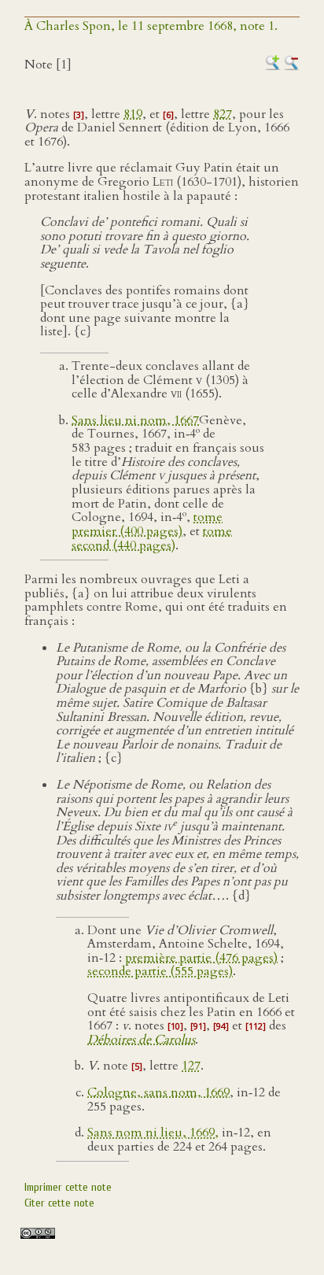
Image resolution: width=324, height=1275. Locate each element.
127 (191, 1065)
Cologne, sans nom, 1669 (158, 1092)
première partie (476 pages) (201, 957)
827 (222, 114)
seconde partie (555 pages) (160, 971)
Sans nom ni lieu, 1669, (153, 1132)
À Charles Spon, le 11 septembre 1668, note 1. (151, 26)
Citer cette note (59, 1203)
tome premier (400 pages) (147, 525)
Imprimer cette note (68, 1187)
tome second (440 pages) (152, 538)
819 (132, 114)
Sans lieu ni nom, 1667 (135, 420)
